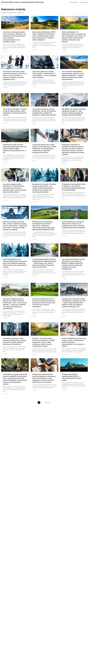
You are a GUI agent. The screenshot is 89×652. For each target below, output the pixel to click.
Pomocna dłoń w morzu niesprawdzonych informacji (22, 2)
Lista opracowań (74, 2)
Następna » (47, 402)
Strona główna (84, 2)
